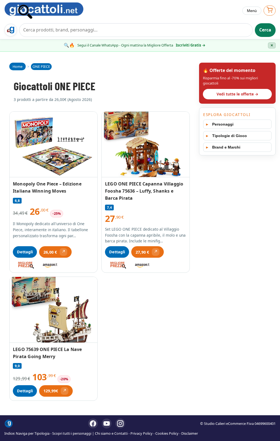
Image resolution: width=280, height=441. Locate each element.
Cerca (265, 30)
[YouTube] (107, 423)
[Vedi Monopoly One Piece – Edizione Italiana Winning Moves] (53, 145)
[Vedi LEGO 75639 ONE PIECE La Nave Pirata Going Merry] (53, 310)
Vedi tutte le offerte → (237, 94)
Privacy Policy (141, 433)
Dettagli (25, 251)
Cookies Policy (167, 433)
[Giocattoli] (49, 10)
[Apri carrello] (270, 10)
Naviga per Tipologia (32, 433)
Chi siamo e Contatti (111, 433)
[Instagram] (120, 423)
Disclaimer (189, 433)
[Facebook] (93, 423)
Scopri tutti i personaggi (71, 433)
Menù (252, 10)
